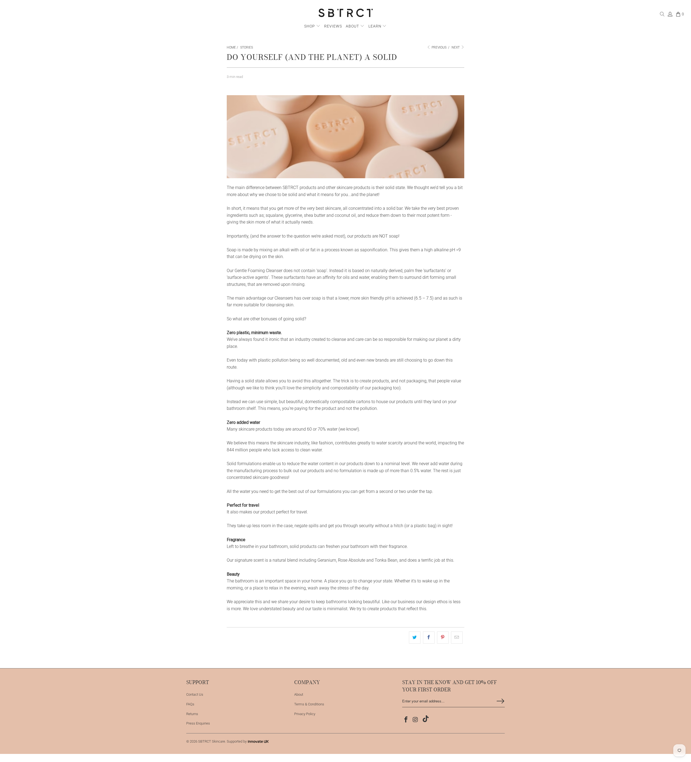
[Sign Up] (500, 701)
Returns (192, 714)
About (353, 26)
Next (456, 47)
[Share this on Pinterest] (443, 637)
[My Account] (670, 15)
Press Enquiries (198, 723)
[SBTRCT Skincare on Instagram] (416, 719)
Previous (438, 47)
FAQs (190, 704)
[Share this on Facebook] (429, 637)
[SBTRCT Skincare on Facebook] (406, 719)
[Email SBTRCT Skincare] (425, 719)
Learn (375, 26)
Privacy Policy (304, 714)
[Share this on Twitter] (415, 637)
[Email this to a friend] (457, 637)
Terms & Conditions (309, 704)
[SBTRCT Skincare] (346, 13)
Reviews (333, 26)
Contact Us (194, 694)
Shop (309, 26)
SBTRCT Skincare (211, 741)
